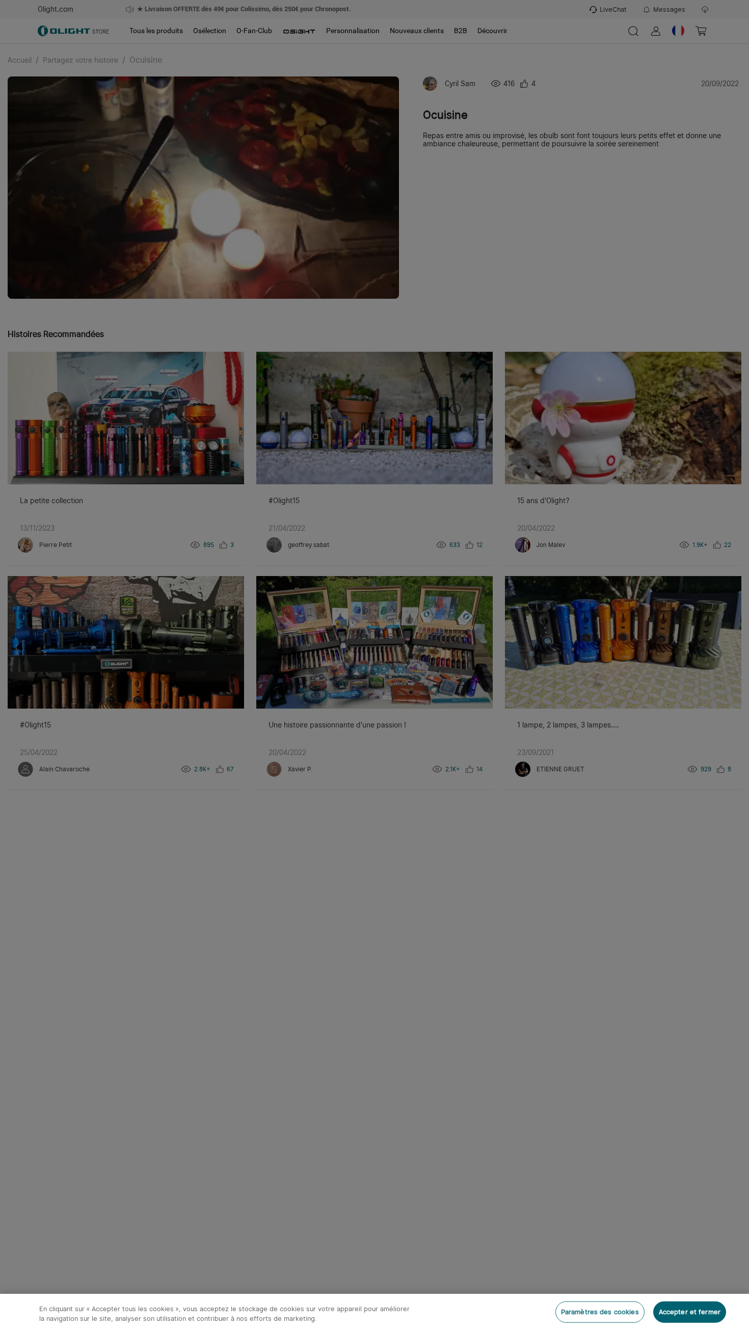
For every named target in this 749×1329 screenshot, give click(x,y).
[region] (374, 1311)
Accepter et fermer (689, 1312)
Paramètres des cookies (600, 1312)
